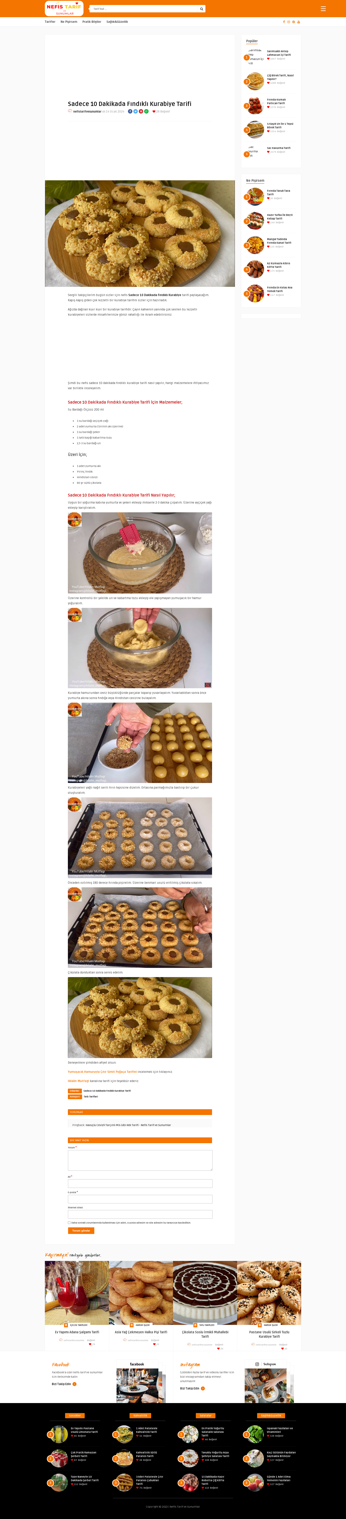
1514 (273, 131)
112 (75, 1484)
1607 (273, 58)
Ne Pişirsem (69, 22)
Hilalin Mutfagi (78, 1081)
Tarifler (50, 22)
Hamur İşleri (143, 1325)
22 (157, 1344)
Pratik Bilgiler (91, 22)
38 (140, 1460)
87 (75, 1460)
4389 (273, 83)
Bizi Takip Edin (61, 1384)
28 (157, 111)
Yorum (72, 1147)
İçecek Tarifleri (78, 1325)
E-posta (73, 1192)
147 (272, 295)
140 (272, 222)
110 (206, 1487)
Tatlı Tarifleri (91, 1096)
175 (272, 270)
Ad (70, 1176)
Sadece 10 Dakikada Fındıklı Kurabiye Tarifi (107, 1090)
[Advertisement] (140, 64)
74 (141, 1487)
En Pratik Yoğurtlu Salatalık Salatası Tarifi (213, 1432)
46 (206, 1439)
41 (140, 1435)
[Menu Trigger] (323, 8)
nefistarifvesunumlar (87, 111)
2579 (273, 152)
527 (272, 1460)
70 (93, 1344)
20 (221, 1348)
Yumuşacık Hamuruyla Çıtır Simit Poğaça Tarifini (102, 1072)
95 (271, 198)
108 (206, 1460)
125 (272, 246)
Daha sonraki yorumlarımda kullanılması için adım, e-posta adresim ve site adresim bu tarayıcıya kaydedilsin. (131, 1223)
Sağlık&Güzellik (117, 22)
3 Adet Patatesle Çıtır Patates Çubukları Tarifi (149, 1480)
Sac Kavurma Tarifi (279, 148)
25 (285, 1348)
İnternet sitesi (75, 1207)
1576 (273, 107)
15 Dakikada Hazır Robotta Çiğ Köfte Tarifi (213, 1480)
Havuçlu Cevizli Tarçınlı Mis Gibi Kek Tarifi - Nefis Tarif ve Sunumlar (128, 1125)
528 (272, 1435)
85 (75, 1435)
